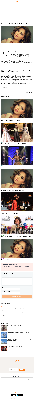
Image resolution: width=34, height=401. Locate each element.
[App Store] (13, 395)
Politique (2, 380)
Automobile (2, 386)
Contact (18, 381)
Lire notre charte (5, 269)
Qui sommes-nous (11, 380)
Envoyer (21, 369)
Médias (2, 385)
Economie (2, 381)
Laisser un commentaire (17, 296)
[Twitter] (15, 376)
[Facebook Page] (13, 376)
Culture (2, 384)
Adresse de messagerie (6, 291)
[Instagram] (20, 376)
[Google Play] (20, 395)
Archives (10, 382)
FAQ (17, 380)
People (2, 21)
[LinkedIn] (18, 376)
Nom (3, 287)
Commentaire (4, 276)
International (2, 383)
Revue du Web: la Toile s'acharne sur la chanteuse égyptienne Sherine (15, 71)
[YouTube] (17, 376)
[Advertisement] (17, 9)
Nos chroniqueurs (3, 389)
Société (2, 382)
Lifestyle (2, 388)
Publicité (10, 381)
